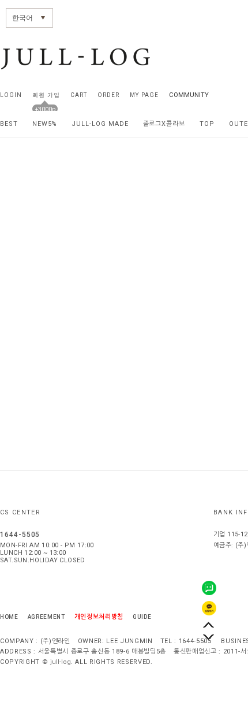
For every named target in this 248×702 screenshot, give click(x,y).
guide (142, 617)
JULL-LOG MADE (100, 124)
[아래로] (208, 637)
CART (78, 95)
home (9, 617)
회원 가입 (45, 95)
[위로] (208, 624)
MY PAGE (144, 95)
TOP (207, 124)
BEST (9, 124)
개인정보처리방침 (98, 617)
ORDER (108, 95)
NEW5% (45, 124)
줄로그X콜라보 (164, 124)
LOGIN (11, 95)
